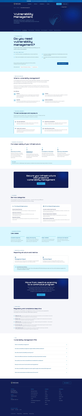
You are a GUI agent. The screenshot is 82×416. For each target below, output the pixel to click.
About (46, 391)
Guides (46, 396)
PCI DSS (60, 394)
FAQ (46, 402)
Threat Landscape (31, 30)
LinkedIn (12, 409)
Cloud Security (33, 396)
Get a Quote (66, 382)
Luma (20, 409)
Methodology (37, 30)
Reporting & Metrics (57, 30)
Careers (46, 394)
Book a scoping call (62, 63)
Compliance (51, 30)
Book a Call (40, 183)
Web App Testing (34, 391)
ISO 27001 (61, 400)
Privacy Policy (19, 413)
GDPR (60, 398)
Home (15, 7)
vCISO (32, 398)
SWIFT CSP (61, 396)
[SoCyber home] (17, 4)
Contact (46, 404)
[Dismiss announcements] (80, 1)
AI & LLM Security (34, 394)
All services (33, 402)
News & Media (47, 400)
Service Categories (44, 30)
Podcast (46, 398)
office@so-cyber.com (14, 399)
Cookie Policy (25, 413)
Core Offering (24, 30)
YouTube (16, 409)
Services (18, 7)
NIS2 (60, 391)
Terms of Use (31, 413)
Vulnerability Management (35, 400)
